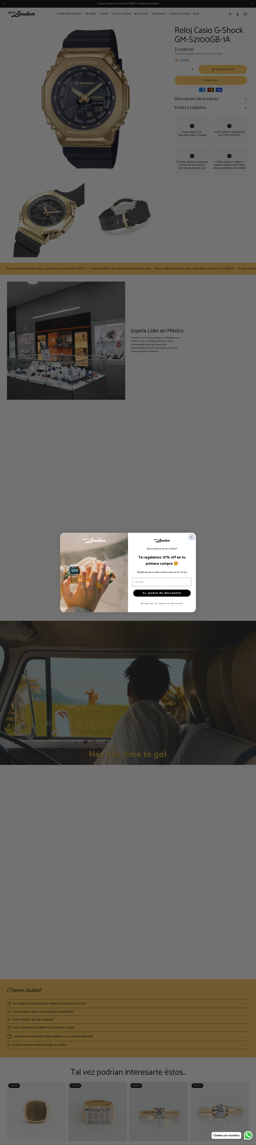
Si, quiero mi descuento (162, 593)
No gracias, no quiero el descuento (162, 603)
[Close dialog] (191, 537)
